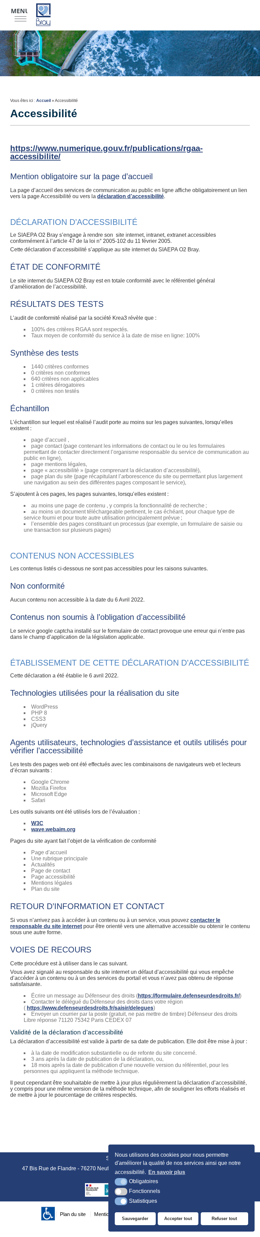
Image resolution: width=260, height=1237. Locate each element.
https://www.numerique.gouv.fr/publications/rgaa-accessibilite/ (106, 152)
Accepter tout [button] (178, 1218)
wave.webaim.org (53, 829)
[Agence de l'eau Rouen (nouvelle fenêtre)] (106, 1190)
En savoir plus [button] (166, 1172)
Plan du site (73, 1214)
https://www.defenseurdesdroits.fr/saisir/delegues (90, 1008)
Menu (20, 11)
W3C (37, 823)
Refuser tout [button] (224, 1218)
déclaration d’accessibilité (130, 196)
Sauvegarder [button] (135, 1218)
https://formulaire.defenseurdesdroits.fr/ (189, 996)
